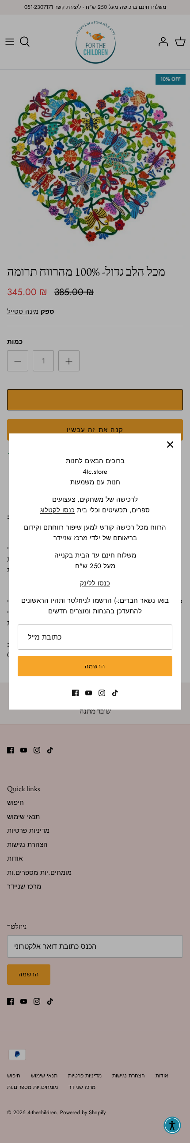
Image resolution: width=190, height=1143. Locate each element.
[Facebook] (75, 693)
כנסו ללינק (95, 583)
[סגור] (170, 444)
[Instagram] (102, 693)
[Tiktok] (115, 693)
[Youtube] (88, 693)
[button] (172, 1125)
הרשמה (95, 666)
